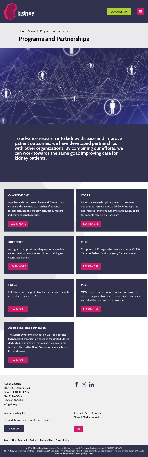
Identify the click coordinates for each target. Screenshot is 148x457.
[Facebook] (76, 384)
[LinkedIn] (91, 384)
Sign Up (14, 428)
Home (22, 31)
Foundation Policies (27, 440)
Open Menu (140, 11)
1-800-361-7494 (13, 400)
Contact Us (80, 413)
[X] (83, 384)
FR (78, 428)
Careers (96, 413)
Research (33, 31)
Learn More (90, 309)
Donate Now (119, 11)
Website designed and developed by (74, 453)
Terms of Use (46, 440)
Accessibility (10, 440)
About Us (97, 417)
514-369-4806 (12, 396)
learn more (18, 223)
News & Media (82, 417)
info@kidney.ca (12, 404)
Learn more (18, 360)
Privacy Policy (62, 440)
